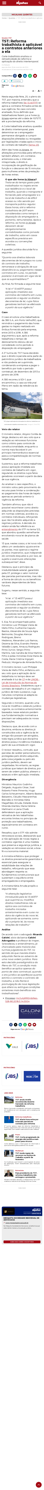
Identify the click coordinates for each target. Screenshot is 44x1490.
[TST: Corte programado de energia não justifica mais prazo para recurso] (9, 1138)
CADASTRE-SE (36, 1213)
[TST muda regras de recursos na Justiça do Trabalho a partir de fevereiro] (9, 1155)
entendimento (10, 529)
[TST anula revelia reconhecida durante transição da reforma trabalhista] (9, 1101)
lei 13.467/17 (30, 102)
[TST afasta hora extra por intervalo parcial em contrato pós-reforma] (9, 1120)
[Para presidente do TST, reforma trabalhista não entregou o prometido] (9, 1174)
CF (23, 679)
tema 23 (33, 145)
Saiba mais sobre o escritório (22, 1242)
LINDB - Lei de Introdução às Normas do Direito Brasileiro (20, 682)
